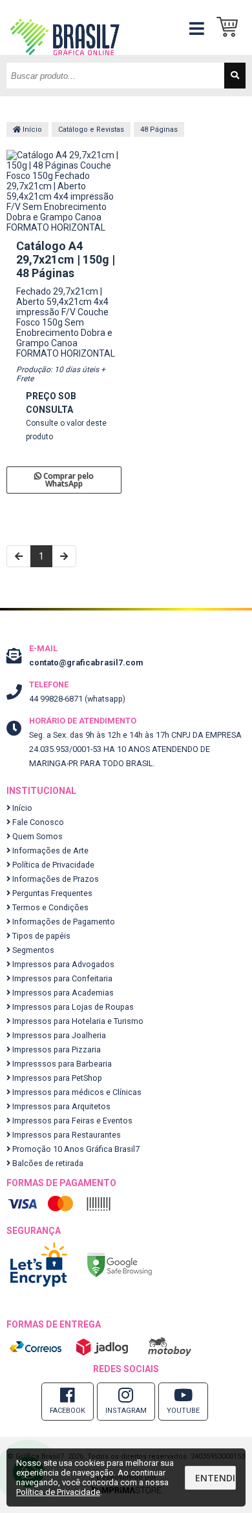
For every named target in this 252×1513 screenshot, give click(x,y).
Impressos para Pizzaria (55, 1049)
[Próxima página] (64, 556)
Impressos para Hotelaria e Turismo (76, 1021)
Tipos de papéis (40, 936)
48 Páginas (159, 129)
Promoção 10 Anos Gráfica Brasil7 (75, 1149)
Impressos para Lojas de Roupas (72, 1007)
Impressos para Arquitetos (60, 1106)
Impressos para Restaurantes (65, 1135)
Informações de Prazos (54, 879)
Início (31, 129)
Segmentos (32, 950)
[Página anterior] (18, 556)
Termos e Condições (49, 907)
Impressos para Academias (62, 992)
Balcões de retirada (46, 1163)
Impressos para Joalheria (58, 1035)
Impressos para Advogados (62, 964)
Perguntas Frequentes (51, 893)
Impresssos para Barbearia (61, 1064)
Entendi (215, 1478)
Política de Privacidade (52, 865)
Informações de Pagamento (62, 921)
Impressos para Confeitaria (61, 978)
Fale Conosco (37, 822)
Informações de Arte (49, 850)
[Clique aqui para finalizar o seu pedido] (231, 27)
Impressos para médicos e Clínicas (76, 1092)
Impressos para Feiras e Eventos (71, 1120)
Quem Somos (36, 836)
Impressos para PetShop (56, 1078)
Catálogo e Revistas (91, 129)
